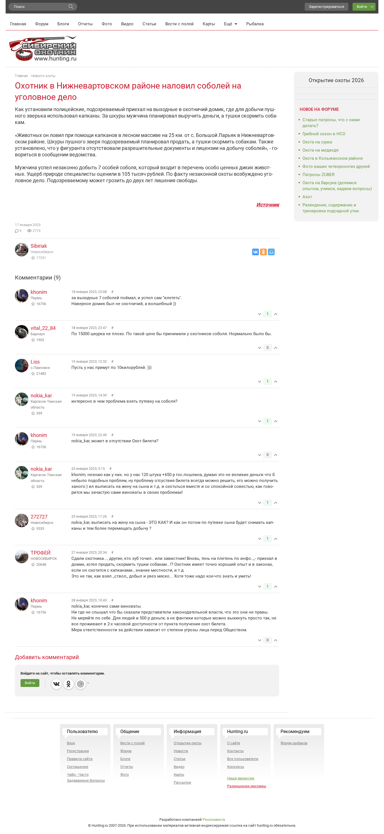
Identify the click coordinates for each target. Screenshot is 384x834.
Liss (35, 362)
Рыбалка (255, 23)
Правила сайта (79, 759)
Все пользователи (242, 759)
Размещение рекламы (246, 786)
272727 (39, 517)
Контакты (235, 751)
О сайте (233, 743)
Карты (209, 23)
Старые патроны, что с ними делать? (331, 122)
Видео (127, 23)
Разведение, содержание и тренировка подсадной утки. (331, 207)
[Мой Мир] (271, 252)
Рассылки (182, 782)
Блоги (63, 23)
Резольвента (214, 819)
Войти (362, 6)
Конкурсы (235, 767)
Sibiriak (39, 246)
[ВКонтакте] (255, 252)
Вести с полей (179, 23)
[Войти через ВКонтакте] (56, 684)
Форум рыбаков (294, 743)
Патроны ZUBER (318, 174)
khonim (39, 292)
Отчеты (85, 23)
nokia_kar (41, 395)
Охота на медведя (320, 150)
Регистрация (78, 751)
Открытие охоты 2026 (336, 80)
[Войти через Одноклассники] (69, 684)
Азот (307, 196)
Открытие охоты (188, 743)
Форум (41, 23)
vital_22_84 (43, 328)
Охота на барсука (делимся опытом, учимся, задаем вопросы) (337, 185)
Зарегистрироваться (326, 6)
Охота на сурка (317, 142)
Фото (107, 23)
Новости (181, 751)
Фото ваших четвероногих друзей (336, 166)
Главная (18, 23)
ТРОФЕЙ (41, 553)
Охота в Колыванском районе (332, 158)
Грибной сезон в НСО (323, 133)
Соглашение (77, 767)
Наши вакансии (240, 778)
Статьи (149, 23)
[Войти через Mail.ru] (81, 684)
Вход (71, 743)
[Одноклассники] (263, 252)
